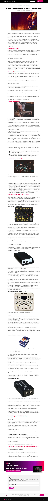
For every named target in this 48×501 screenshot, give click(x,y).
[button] (14, 1)
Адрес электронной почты (12, 484)
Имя (9, 481)
